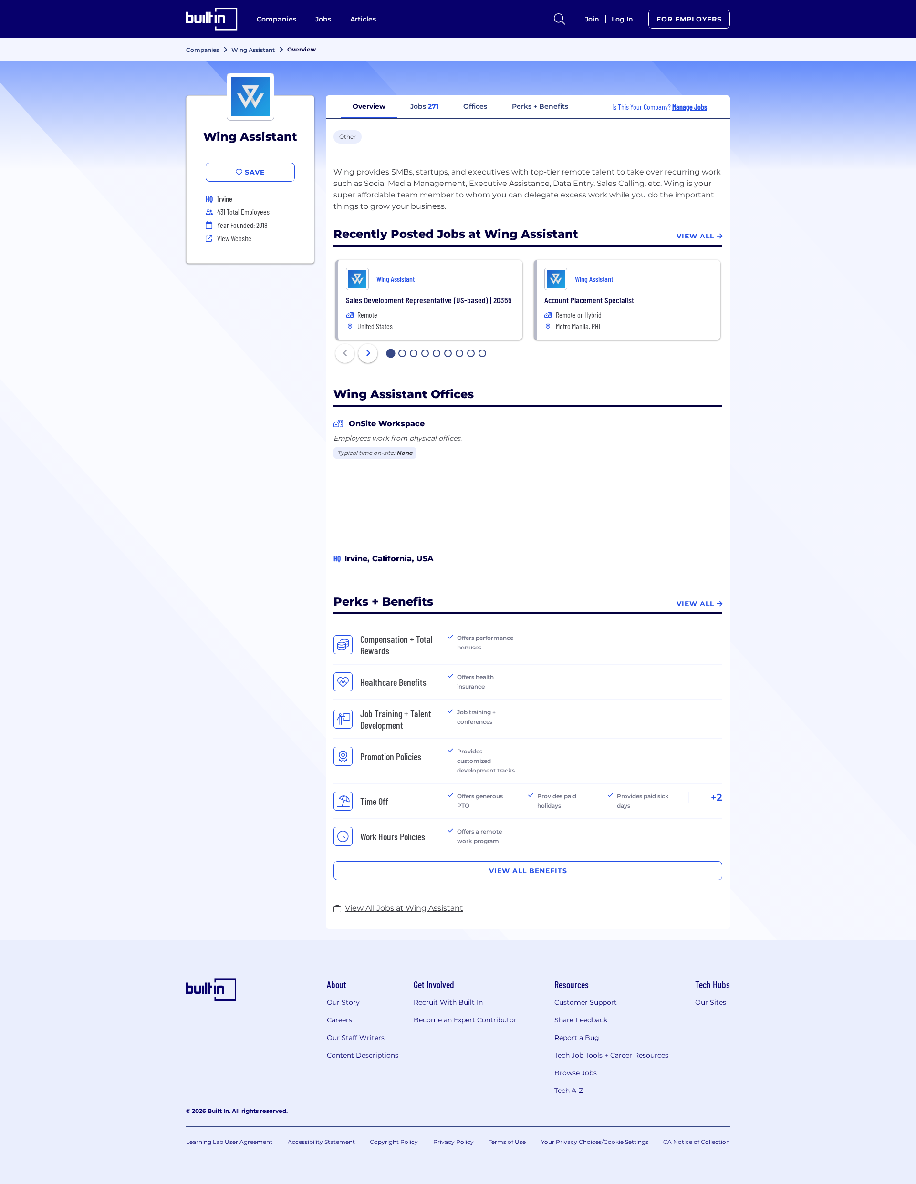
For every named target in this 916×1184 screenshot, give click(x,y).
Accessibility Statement (321, 1141)
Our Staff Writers (356, 1037)
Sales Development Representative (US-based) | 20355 (429, 300)
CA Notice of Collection (696, 1141)
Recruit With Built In (448, 1002)
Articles (363, 19)
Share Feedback (580, 1020)
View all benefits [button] (528, 870)
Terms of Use (507, 1141)
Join (592, 19)
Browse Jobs (575, 1073)
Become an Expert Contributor (465, 1020)
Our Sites (710, 1002)
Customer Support (585, 1002)
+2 (716, 797)
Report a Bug (576, 1037)
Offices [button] (475, 106)
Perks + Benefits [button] (540, 106)
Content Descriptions (362, 1055)
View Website (234, 238)
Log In (622, 19)
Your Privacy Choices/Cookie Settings (594, 1141)
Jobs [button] (424, 106)
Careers (339, 1020)
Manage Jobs (689, 106)
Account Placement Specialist (589, 300)
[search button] (560, 19)
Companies (276, 19)
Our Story (343, 1002)
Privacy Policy (453, 1141)
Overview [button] (369, 106)
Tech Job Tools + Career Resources (611, 1055)
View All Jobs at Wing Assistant (404, 908)
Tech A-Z (568, 1090)
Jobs (323, 19)
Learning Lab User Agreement (229, 1141)
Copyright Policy (394, 1141)
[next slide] (367, 353)
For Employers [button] (689, 19)
